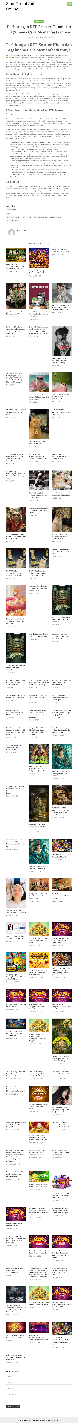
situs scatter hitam (55, 217)
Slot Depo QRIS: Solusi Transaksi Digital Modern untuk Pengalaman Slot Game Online (15, 330)
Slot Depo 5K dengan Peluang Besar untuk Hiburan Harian (59, 536)
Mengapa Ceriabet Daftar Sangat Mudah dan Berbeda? (38, 1106)
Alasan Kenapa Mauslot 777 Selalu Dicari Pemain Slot (39, 1252)
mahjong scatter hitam (13, 217)
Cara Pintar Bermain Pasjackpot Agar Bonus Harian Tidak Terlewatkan (61, 1125)
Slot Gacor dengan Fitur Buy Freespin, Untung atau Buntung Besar (16, 536)
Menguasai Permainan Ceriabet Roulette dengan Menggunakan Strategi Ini (15, 1089)
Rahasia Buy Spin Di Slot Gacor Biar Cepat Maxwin (61, 250)
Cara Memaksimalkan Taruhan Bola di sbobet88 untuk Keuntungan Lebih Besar (15, 731)
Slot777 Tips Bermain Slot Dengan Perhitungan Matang (15, 667)
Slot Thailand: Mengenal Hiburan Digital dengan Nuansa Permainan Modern (15, 457)
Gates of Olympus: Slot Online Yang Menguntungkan (14, 1270)
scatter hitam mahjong (40, 217)
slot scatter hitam (12, 220)
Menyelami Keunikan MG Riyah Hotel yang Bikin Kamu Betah (38, 896)
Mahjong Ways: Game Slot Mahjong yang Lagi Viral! (38, 1185)
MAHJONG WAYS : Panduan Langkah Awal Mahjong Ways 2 (39, 940)
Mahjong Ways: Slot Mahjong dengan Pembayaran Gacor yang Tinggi (38, 1037)
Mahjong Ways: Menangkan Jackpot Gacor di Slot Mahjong (16, 977)
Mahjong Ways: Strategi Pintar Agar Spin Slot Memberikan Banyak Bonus (15, 790)
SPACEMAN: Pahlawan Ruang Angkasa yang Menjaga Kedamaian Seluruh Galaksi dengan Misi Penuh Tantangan (14, 377)
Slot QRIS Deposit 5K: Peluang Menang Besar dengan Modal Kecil (60, 1110)
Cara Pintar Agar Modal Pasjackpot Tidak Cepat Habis (60, 1074)
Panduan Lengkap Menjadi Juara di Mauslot (16, 1006)
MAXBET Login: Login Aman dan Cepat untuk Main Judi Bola (14, 1033)
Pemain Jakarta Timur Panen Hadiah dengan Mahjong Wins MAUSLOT (38, 1137)
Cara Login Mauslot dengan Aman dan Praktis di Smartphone (61, 1304)
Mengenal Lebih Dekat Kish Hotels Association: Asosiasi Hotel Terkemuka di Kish (38, 1211)
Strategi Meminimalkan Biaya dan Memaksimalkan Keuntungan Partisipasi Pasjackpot (16, 1239)
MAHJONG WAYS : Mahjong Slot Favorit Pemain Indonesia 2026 (37, 456)
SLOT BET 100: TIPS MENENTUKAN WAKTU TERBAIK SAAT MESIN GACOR (60, 811)
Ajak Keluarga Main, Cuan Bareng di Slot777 (15, 313)
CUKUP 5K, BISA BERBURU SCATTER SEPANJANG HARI (16, 412)
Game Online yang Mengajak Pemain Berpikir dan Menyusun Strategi (16, 266)
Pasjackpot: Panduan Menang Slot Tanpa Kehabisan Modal (36, 1152)
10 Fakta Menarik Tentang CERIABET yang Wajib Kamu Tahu (61, 1195)
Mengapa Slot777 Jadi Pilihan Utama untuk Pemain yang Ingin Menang (37, 731)
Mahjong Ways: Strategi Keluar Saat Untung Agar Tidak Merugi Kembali (61, 307)
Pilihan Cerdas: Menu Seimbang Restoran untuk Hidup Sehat (15, 1357)
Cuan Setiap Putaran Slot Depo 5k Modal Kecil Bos (61, 494)
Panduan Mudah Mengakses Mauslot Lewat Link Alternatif (61, 1007)
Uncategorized (39, 21)
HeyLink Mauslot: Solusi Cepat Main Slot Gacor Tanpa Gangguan (60, 940)
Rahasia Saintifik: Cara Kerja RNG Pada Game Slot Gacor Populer (39, 397)
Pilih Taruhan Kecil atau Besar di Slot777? (37, 442)
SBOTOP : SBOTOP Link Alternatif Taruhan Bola (15, 937)
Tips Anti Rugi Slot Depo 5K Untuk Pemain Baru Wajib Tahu (61, 551)
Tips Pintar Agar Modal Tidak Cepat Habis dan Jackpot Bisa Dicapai (60, 1058)
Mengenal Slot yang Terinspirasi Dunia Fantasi (38, 272)
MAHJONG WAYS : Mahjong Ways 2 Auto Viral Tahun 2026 (61, 412)
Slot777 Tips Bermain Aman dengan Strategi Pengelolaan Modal (37, 573)
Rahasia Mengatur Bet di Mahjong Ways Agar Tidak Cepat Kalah (15, 621)
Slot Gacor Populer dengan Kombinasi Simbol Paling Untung (39, 510)
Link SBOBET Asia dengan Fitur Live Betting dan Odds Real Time (15, 682)
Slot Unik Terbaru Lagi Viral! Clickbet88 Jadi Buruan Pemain (14, 747)
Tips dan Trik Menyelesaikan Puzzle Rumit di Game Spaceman (38, 1337)
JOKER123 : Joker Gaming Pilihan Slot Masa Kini (61, 856)
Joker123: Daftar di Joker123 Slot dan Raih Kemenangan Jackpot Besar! (60, 1341)
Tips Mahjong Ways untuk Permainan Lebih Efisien (15, 697)
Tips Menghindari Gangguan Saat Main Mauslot (36, 1007)
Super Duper (48, 37)
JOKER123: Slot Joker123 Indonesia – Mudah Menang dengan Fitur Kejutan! (61, 971)
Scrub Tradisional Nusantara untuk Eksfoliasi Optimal (61, 896)
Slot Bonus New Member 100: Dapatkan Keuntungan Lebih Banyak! (61, 1152)
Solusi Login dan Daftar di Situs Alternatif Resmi (38, 867)
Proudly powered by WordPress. (47, 1420)
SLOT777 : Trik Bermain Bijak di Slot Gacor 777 (15, 1336)
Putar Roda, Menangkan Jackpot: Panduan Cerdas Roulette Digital (61, 730)
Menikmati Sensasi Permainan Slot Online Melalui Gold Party (60, 360)
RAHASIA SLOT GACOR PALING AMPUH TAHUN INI (38, 698)
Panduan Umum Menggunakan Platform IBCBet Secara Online (15, 713)
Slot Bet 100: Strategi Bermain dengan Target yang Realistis (61, 636)
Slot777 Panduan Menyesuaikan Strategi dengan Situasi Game (14, 573)
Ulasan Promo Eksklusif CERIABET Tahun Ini (14, 1224)
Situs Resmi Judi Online (28, 1420)
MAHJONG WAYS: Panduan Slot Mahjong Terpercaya (39, 1303)
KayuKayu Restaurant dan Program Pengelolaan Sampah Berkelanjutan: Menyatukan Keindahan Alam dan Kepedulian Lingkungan (15, 1155)
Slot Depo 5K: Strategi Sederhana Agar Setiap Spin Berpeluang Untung (38, 827)
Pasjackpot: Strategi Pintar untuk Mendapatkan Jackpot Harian (16, 1174)
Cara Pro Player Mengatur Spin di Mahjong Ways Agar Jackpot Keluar (16, 1125)
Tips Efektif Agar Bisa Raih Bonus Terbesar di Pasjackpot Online (15, 1074)
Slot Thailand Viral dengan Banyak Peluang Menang (38, 635)
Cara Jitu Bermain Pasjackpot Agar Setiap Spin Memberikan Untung (38, 1074)
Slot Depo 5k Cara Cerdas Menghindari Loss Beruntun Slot (61, 682)
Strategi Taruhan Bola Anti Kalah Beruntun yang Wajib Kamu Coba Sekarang (39, 682)
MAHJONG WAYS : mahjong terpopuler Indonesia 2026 (59, 456)
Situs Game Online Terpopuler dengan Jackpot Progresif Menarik (39, 769)
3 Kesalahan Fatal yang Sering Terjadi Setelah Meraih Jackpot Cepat (60, 1210)
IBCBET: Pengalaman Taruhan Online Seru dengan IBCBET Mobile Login (60, 1271)
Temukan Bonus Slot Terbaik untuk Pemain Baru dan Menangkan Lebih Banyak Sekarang (16, 1309)
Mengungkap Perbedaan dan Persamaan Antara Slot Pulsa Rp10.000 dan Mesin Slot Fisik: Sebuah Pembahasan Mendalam (38, 1272)
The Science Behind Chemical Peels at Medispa (16, 911)
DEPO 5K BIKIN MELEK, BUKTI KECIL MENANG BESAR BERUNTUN (60, 396)
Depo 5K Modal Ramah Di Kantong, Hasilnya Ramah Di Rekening (38, 314)
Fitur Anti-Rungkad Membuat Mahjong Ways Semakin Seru (38, 495)
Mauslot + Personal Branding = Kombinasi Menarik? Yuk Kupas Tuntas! (60, 1254)
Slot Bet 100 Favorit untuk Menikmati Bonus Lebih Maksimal (61, 619)
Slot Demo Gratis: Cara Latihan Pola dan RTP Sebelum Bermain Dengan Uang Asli (38, 714)
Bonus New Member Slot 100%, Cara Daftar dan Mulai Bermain (38, 972)
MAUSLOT (48, 96)
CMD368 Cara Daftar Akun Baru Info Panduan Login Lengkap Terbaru (61, 713)
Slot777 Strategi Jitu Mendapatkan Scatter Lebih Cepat (60, 698)
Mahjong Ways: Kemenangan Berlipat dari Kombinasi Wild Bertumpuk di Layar (16, 475)
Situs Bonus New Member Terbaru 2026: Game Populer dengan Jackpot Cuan (15, 843)
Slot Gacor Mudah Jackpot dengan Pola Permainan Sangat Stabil (38, 588)
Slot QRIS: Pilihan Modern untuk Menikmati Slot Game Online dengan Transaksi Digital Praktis (38, 330)
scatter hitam (27, 217)
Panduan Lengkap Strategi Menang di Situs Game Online (61, 773)
